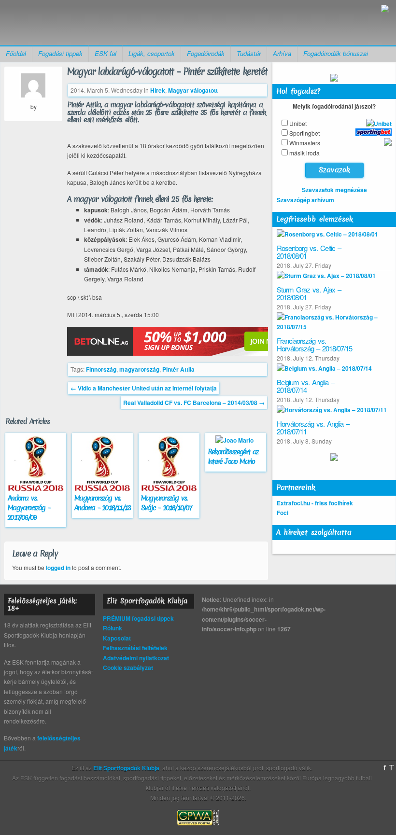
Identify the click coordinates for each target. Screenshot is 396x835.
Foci (282, 512)
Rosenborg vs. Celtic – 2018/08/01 (309, 252)
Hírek (157, 90)
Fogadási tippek (60, 53)
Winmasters (304, 143)
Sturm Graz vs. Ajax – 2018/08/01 (309, 293)
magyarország (139, 369)
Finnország (101, 369)
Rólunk (112, 628)
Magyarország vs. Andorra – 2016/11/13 (102, 503)
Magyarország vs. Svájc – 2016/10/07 (166, 503)
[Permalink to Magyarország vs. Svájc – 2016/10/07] (170, 489)
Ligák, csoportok (151, 53)
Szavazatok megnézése (334, 189)
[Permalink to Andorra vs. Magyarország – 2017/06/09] (37, 489)
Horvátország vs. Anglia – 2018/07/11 (313, 427)
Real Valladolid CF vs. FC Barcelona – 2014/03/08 (194, 402)
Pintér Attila (178, 369)
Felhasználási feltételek (135, 647)
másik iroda (304, 153)
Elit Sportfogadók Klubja (82, 22)
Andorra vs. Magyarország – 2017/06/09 (29, 507)
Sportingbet (304, 133)
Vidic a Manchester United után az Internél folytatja (144, 388)
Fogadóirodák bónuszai (335, 53)
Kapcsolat (117, 638)
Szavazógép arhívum (305, 199)
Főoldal (16, 53)
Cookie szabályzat (128, 667)
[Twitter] (391, 768)
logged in (58, 567)
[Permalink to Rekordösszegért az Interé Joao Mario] (235, 440)
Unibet (298, 123)
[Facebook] (384, 768)
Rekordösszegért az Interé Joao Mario (233, 456)
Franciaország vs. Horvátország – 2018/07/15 (314, 344)
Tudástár (249, 53)
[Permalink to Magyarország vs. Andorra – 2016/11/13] (103, 489)
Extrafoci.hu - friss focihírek (315, 503)
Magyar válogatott (193, 90)
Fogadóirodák (206, 53)
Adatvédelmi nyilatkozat (136, 658)
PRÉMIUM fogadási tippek (138, 618)
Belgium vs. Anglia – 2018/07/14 (305, 386)
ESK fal (105, 53)
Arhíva (282, 53)
